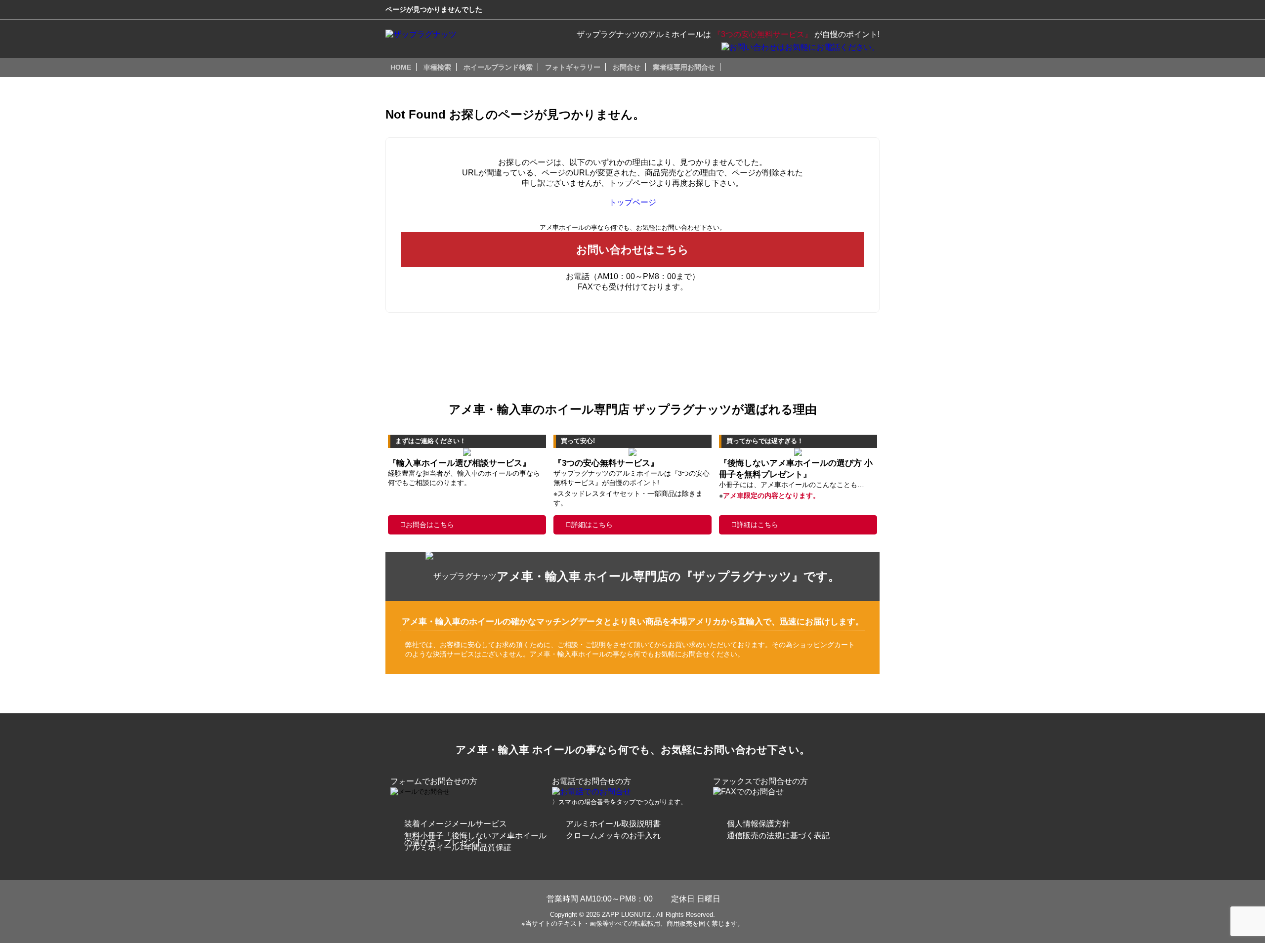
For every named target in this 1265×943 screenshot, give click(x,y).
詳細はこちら (592, 525)
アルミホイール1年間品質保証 (457, 847)
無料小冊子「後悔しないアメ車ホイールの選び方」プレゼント (475, 839)
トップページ (632, 202)
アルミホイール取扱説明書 (613, 824)
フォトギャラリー (572, 67)
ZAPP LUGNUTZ (626, 914)
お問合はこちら (430, 525)
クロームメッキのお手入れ (613, 835)
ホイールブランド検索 (498, 67)
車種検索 (437, 67)
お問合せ (626, 67)
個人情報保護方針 (758, 824)
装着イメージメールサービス (455, 824)
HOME (400, 67)
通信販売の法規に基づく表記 (778, 835)
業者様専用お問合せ (684, 67)
